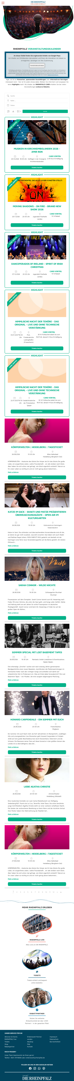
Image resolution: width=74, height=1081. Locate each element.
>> (61, 892)
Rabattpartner (10, 1046)
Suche (45, 111)
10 (46, 892)
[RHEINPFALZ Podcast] (44, 1069)
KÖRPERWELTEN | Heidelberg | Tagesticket (37, 447)
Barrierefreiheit (55, 1042)
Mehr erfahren (13, 472)
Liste (18, 111)
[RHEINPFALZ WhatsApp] (39, 1068)
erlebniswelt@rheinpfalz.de (35, 1058)
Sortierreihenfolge (13, 111)
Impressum (53, 1037)
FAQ (28, 1044)
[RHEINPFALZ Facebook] (30, 1068)
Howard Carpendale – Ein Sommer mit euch (37, 719)
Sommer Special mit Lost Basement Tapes (37, 652)
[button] (3, 3)
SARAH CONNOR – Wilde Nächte (37, 585)
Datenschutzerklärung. (53, 74)
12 (53, 892)
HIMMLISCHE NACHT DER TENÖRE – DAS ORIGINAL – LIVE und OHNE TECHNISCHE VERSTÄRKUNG (37, 324)
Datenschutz (54, 1039)
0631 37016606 (16, 1058)
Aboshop (30, 1042)
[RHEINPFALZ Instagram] (34, 1068)
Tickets (7, 1042)
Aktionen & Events (11, 1037)
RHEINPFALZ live (10, 1039)
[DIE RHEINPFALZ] (37, 1079)
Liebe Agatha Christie (37, 786)
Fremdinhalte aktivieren (37, 65)
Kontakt (30, 1046)
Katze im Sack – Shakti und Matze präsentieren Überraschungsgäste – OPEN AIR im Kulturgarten (37, 514)
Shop (6, 1044)
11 (50, 892)
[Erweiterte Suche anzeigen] (8, 111)
